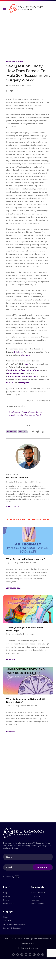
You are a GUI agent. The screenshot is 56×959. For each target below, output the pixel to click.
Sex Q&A (19, 61)
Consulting (35, 896)
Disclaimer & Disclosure (28, 948)
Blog (5, 893)
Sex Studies (8, 921)
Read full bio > (12, 506)
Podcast (7, 896)
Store (5, 917)
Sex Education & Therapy (14, 924)
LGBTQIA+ (10, 61)
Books (6, 900)
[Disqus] (28, 786)
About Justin (8, 903)
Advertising (36, 900)
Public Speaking (38, 893)
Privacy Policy (28, 943)
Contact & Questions (12, 928)
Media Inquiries (37, 903)
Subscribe (42, 867)
